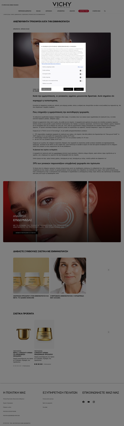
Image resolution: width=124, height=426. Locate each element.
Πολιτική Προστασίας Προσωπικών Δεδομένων (51, 63)
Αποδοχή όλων (79, 89)
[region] (62, 67)
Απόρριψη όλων (68, 89)
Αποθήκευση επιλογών (46, 89)
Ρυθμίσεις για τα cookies (47, 83)
